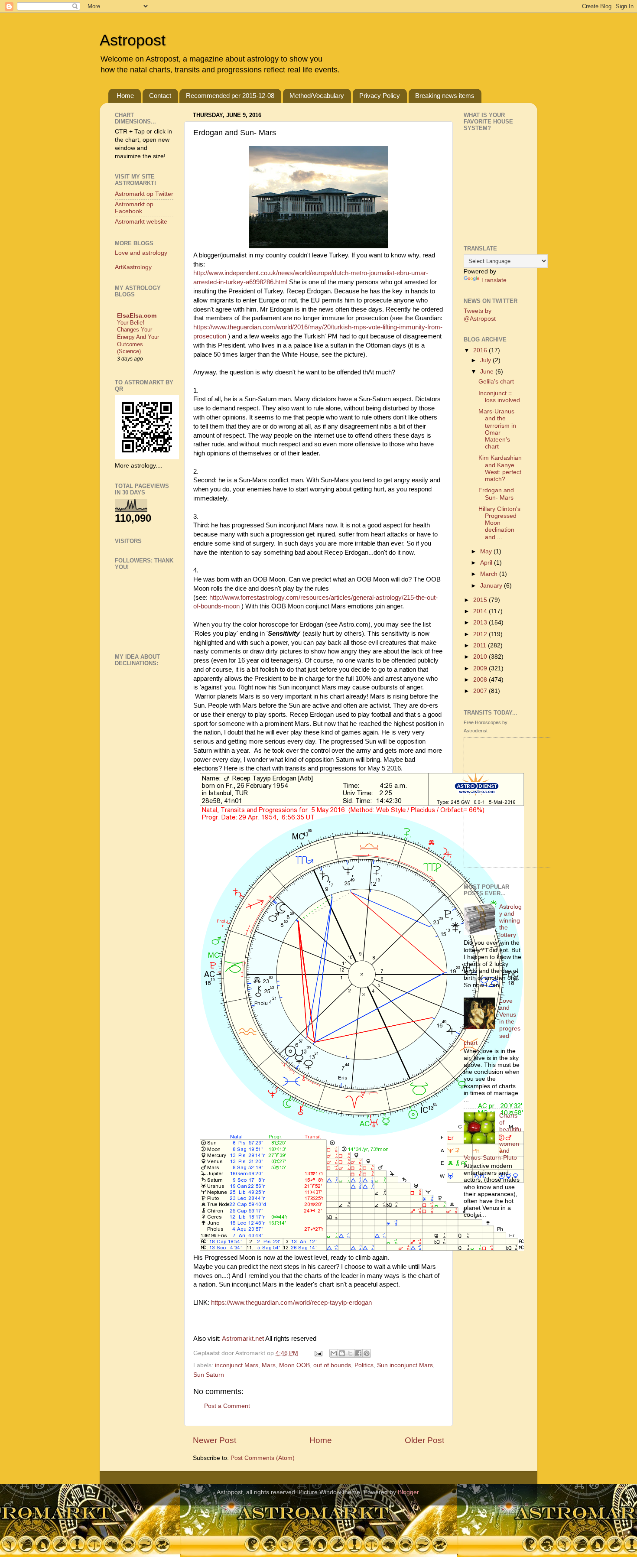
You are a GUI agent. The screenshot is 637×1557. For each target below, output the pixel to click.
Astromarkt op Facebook (134, 208)
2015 (481, 600)
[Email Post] (318, 1353)
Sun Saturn (208, 1375)
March (489, 574)
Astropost (133, 40)
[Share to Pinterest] (366, 1353)
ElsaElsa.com (136, 315)
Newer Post (214, 1440)
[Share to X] (350, 1353)
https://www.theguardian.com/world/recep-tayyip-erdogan (291, 1302)
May (487, 551)
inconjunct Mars (236, 1365)
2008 (481, 679)
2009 (481, 668)
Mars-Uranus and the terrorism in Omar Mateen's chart (497, 429)
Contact (160, 95)
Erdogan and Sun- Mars (496, 494)
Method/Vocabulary (316, 95)
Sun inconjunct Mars (405, 1365)
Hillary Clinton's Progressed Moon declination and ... (499, 523)
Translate (494, 280)
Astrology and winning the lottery (510, 921)
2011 (480, 645)
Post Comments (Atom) (263, 1458)
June (487, 371)
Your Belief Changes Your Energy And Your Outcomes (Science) (138, 337)
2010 (481, 656)
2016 (481, 350)
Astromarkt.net (243, 1338)
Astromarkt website (141, 221)
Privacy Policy (379, 95)
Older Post (424, 1440)
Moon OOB (294, 1365)
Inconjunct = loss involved (499, 396)
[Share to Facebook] (358, 1353)
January (492, 585)
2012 (481, 634)
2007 (481, 691)
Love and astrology (141, 253)
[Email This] (333, 1353)
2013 (481, 622)
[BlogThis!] (342, 1353)
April (487, 562)
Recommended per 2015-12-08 (230, 95)
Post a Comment (227, 1406)
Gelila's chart (496, 381)
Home (125, 95)
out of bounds (332, 1365)
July (486, 360)
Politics (364, 1365)
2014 (481, 611)
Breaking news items (444, 95)
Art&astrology (133, 267)
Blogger (408, 1492)
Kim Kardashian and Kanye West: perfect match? (500, 468)
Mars (269, 1365)
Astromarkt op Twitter (144, 194)
